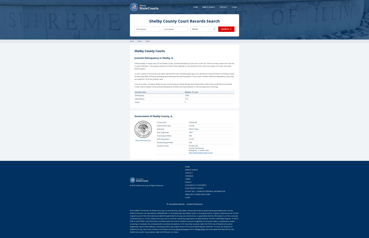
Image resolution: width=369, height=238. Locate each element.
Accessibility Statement (196, 185)
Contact (223, 7)
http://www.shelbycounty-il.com (201, 153)
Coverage (189, 176)
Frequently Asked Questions (197, 194)
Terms (187, 179)
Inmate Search (208, 7)
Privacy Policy (200, 229)
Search (225, 29)
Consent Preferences (194, 204)
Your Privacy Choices (194, 188)
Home (195, 7)
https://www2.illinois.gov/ (143, 140)
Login (234, 7)
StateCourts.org (144, 7)
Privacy (188, 182)
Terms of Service (182, 229)
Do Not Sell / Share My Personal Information (205, 191)
